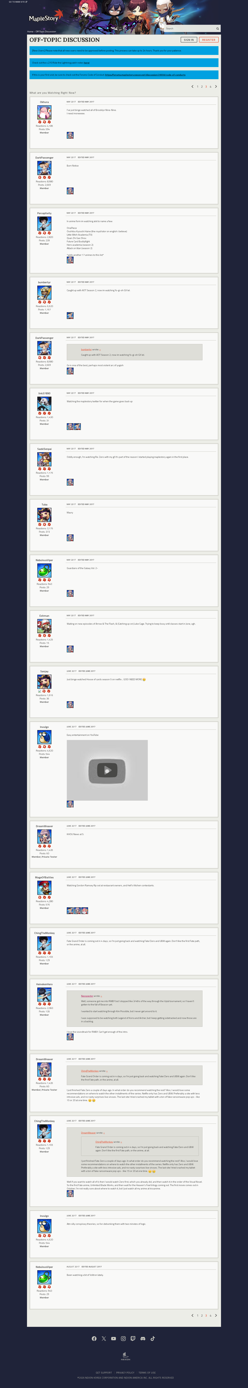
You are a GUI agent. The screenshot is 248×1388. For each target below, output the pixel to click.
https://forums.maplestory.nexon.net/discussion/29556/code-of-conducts (145, 74)
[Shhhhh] (44, 121)
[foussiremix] (84, 910)
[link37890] (44, 404)
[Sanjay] (44, 682)
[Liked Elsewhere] (49, 845)
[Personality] (49, 579)
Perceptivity (44, 213)
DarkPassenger (44, 158)
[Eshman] (44, 626)
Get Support (104, 1372)
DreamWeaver (44, 826)
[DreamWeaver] (70, 135)
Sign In (189, 40)
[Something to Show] (39, 121)
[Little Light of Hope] (40, 690)
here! (87, 62)
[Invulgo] (44, 737)
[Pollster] (44, 413)
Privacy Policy (125, 1372)
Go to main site (17, 1)
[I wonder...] (49, 177)
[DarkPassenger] (44, 168)
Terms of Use (147, 1372)
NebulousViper (44, 560)
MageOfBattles (44, 877)
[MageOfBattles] (44, 888)
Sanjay (44, 671)
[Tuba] (44, 515)
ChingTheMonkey (44, 933)
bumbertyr (44, 282)
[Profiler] (44, 635)
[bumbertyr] (44, 293)
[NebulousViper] (44, 570)
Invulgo (44, 727)
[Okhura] (44, 112)
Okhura (44, 102)
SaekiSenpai (44, 449)
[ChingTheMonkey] (44, 943)
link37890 (44, 393)
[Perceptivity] (44, 224)
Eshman (44, 616)
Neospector (87, 996)
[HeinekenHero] (44, 995)
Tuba (44, 504)
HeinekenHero (44, 984)
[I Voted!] (49, 121)
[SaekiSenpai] (44, 459)
